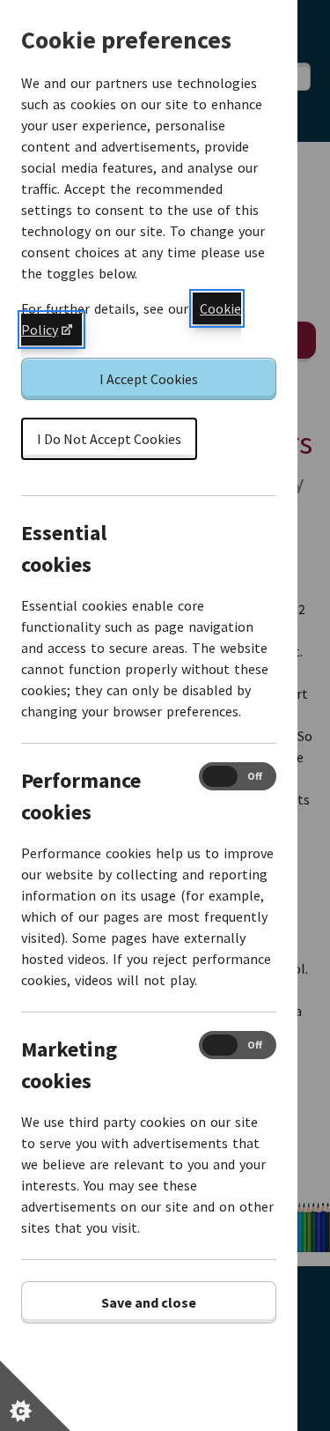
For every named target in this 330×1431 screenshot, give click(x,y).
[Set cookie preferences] (35, 1396)
